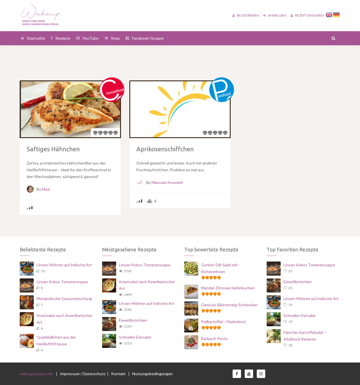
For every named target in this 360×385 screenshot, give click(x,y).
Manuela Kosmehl (167, 182)
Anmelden (276, 15)
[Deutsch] (336, 14)
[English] (329, 14)
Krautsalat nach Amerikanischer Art (65, 319)
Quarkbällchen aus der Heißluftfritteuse (56, 340)
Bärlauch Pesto (214, 338)
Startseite (36, 38)
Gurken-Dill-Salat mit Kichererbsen (219, 268)
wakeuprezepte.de (36, 373)
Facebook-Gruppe (148, 38)
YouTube (90, 38)
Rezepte (62, 38)
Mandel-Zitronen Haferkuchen (228, 287)
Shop (115, 38)
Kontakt (119, 373)
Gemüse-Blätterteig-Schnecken (229, 304)
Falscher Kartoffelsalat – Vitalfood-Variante (305, 335)
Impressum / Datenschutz (82, 373)
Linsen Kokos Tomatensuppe (62, 281)
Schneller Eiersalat (135, 337)
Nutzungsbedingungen (152, 373)
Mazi (46, 189)
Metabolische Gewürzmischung (64, 298)
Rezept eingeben (309, 15)
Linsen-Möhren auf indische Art (64, 264)
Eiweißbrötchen (133, 320)
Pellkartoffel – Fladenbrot (223, 321)
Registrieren (247, 15)
